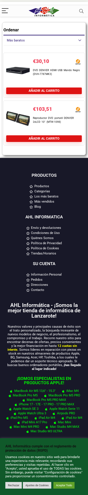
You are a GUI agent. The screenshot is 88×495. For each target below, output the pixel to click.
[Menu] (5, 11)
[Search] (81, 11)
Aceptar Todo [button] (64, 485)
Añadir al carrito (44, 91)
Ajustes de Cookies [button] (37, 485)
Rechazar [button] (13, 485)
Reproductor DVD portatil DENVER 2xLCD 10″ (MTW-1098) (53, 120)
